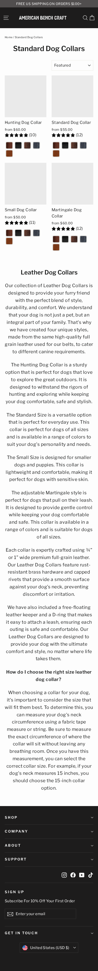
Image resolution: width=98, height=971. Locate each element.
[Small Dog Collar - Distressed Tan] (9, 241)
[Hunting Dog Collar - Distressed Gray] (36, 145)
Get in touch (21, 933)
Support (16, 859)
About (13, 845)
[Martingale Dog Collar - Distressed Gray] (83, 239)
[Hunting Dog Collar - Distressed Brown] (27, 145)
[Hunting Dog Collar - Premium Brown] (9, 145)
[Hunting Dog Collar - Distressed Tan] (9, 153)
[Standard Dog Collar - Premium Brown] (56, 145)
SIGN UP (14, 892)
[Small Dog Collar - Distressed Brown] (27, 233)
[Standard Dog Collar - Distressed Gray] (83, 145)
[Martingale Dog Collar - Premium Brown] (56, 239)
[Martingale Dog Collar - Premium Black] (65, 239)
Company (16, 831)
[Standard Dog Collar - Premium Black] (65, 145)
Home (9, 37)
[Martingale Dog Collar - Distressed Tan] (56, 247)
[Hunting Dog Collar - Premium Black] (18, 145)
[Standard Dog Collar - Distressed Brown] (74, 145)
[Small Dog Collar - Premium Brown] (9, 233)
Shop (11, 817)
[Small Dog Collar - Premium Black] (18, 233)
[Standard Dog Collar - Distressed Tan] (56, 153)
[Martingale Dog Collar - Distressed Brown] (74, 239)
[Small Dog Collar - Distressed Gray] (36, 233)
